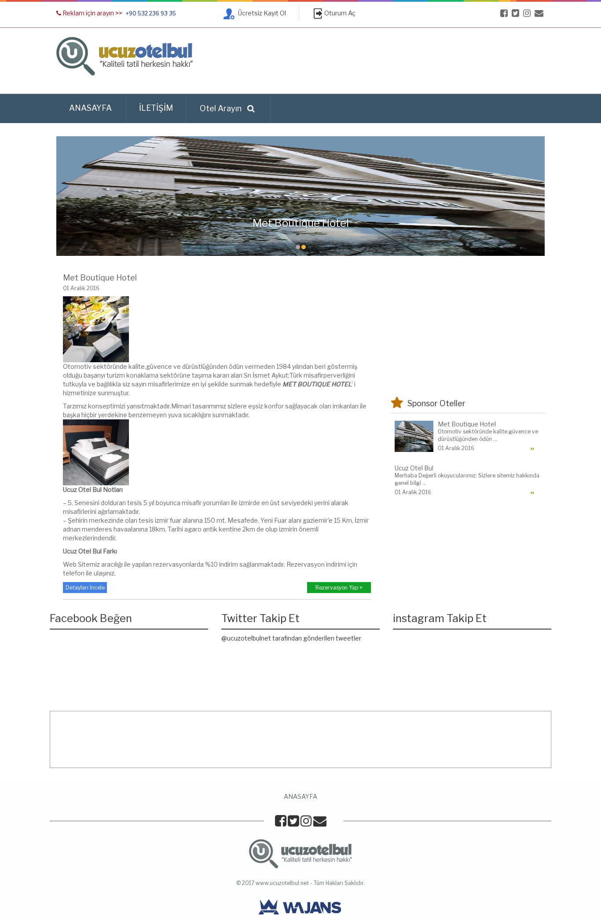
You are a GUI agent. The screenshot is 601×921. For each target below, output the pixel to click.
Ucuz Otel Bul (82, 489)
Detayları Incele (85, 587)
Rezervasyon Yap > (339, 587)
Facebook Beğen (91, 618)
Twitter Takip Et (260, 618)
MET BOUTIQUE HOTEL (317, 384)
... (495, 439)
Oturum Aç (339, 13)
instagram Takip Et (440, 618)
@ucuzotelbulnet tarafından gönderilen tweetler (291, 638)
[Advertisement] (384, 61)
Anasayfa (90, 108)
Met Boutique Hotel (100, 277)
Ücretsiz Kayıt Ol (261, 13)
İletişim (156, 108)
